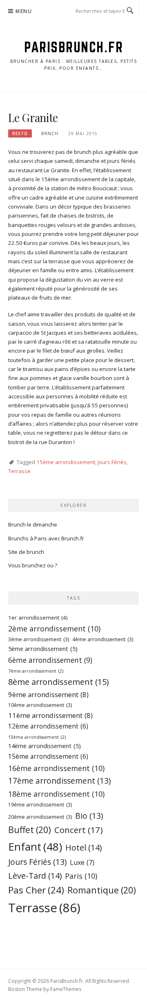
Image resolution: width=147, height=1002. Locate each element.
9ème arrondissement (48, 694)
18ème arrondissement (56, 794)
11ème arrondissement (50, 715)
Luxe (82, 862)
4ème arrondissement (102, 639)
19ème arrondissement (40, 804)
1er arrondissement (38, 617)
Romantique (101, 890)
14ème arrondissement (44, 746)
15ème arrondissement (65, 462)
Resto (20, 133)
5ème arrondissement (43, 649)
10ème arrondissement (40, 705)
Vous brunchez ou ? (32, 565)
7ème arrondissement (35, 671)
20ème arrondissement (40, 816)
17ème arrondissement (59, 780)
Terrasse (19, 471)
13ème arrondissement (37, 737)
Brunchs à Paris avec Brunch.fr (46, 538)
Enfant (35, 846)
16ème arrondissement (56, 768)
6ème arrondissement (50, 660)
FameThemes (65, 989)
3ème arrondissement (38, 639)
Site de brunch (26, 551)
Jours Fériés (112, 462)
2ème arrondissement (54, 628)
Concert (78, 829)
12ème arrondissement (48, 726)
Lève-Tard (35, 875)
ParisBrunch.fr (73, 47)
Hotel (83, 847)
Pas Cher (36, 890)
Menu (24, 11)
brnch (49, 133)
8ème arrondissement (58, 681)
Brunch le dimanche (32, 524)
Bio (89, 815)
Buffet (29, 829)
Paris (81, 876)
